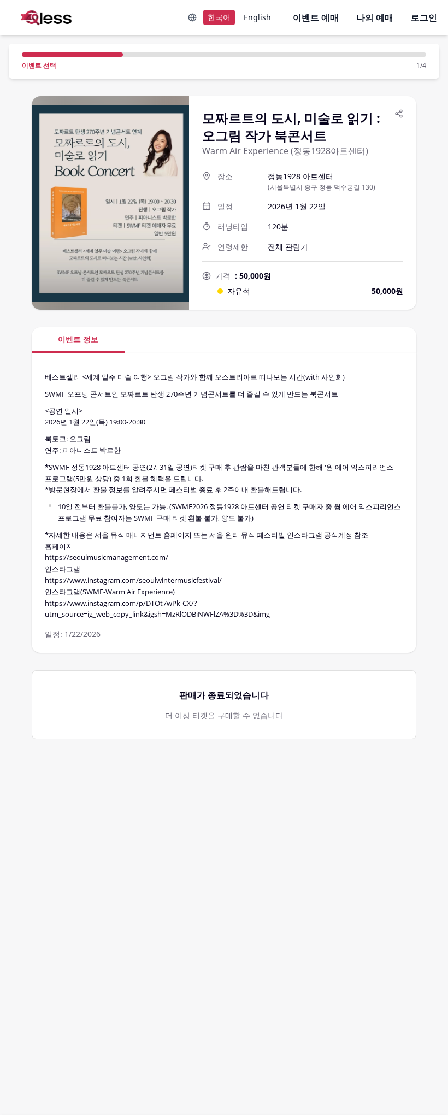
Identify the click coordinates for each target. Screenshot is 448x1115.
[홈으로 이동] (42, 17)
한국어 (219, 17)
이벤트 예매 (316, 17)
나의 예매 (374, 17)
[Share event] (398, 113)
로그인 (424, 17)
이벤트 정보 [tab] (78, 339)
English (257, 17)
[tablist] (224, 340)
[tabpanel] (224, 503)
